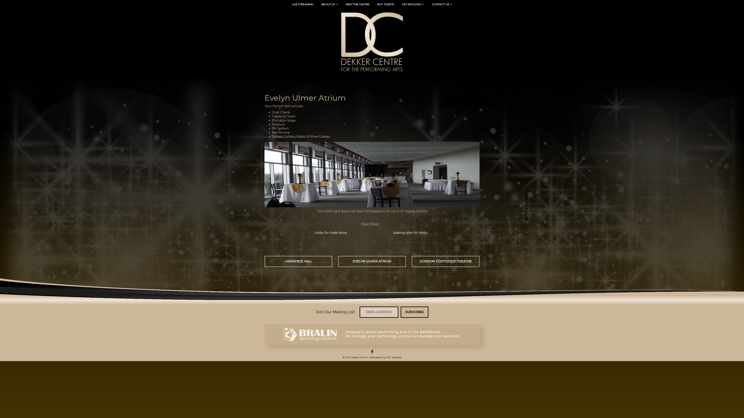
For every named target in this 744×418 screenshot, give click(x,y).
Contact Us (440, 4)
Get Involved (411, 4)
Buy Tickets (385, 4)
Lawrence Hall (298, 261)
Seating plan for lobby (410, 233)
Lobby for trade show (330, 233)
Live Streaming (303, 4)
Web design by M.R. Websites (385, 357)
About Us (328, 4)
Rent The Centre (357, 4)
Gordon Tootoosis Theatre (446, 261)
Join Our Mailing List (335, 312)
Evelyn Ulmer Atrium (372, 261)
